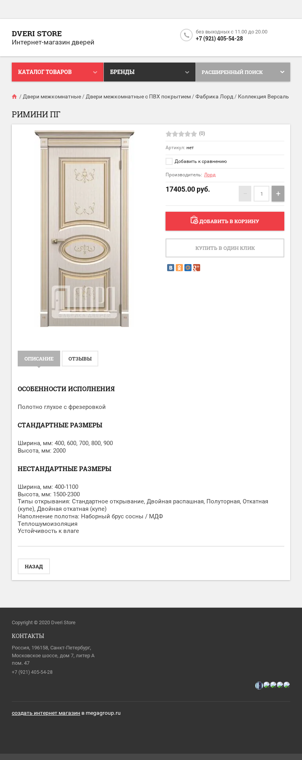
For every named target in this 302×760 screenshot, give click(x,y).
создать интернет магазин (46, 713)
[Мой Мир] (188, 267)
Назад (34, 566)
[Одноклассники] (179, 267)
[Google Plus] (196, 267)
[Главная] (15, 96)
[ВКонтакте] (170, 267)
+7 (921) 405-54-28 (219, 38)
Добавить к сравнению (200, 161)
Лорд (209, 175)
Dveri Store (37, 33)
